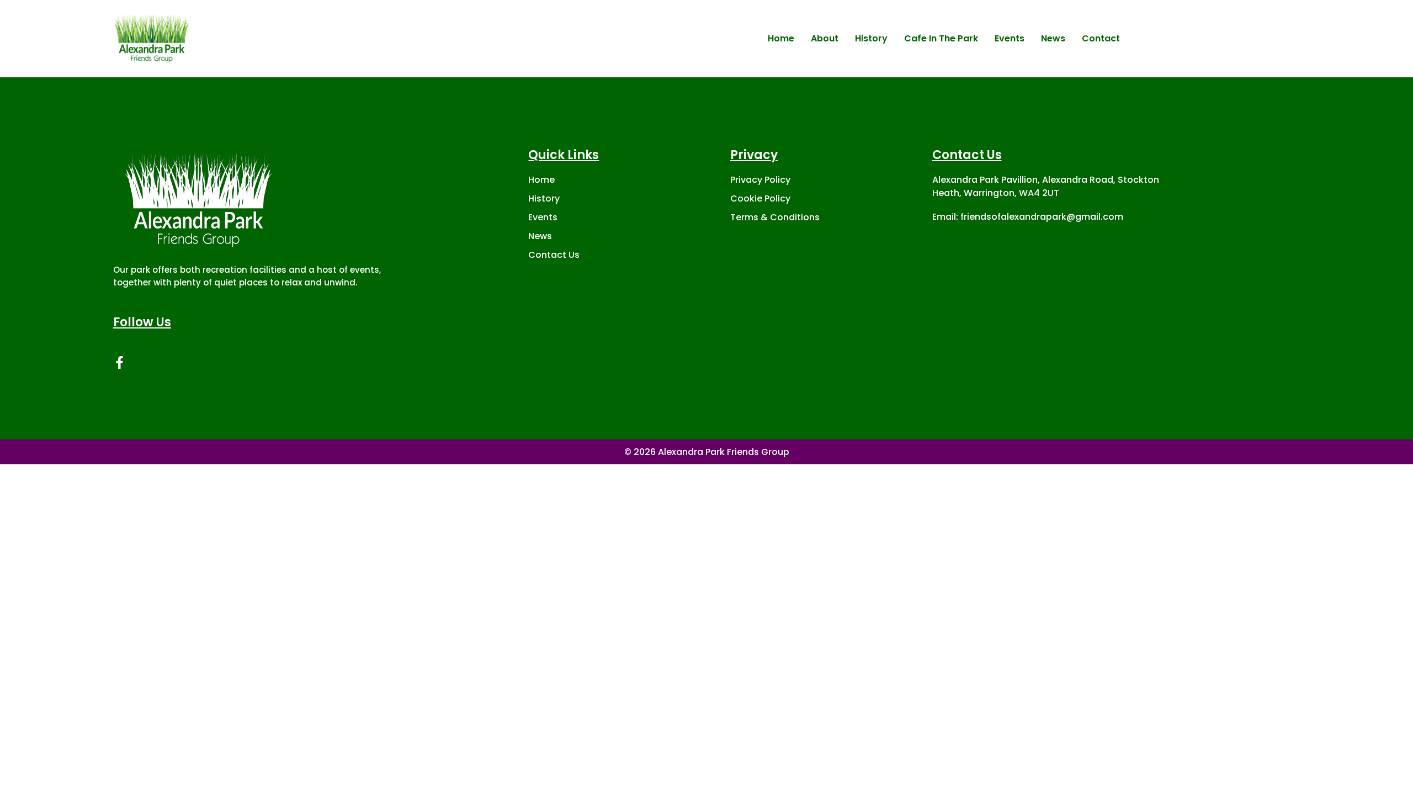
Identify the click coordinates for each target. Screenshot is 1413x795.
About (824, 38)
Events (1009, 38)
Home (781, 38)
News (1053, 38)
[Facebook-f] (119, 362)
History (871, 38)
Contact (1101, 38)
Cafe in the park (941, 38)
